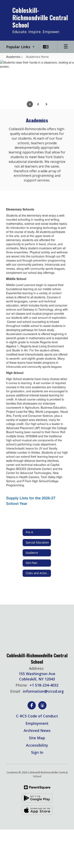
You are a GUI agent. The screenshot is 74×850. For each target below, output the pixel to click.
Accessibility (37, 745)
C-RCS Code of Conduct (37, 716)
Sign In (37, 752)
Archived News (37, 730)
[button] (20, 47)
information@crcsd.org (43, 691)
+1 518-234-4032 (44, 685)
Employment (37, 723)
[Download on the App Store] (37, 810)
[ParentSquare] (37, 787)
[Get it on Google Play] (37, 798)
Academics (13, 57)
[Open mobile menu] (66, 47)
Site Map (37, 737)
